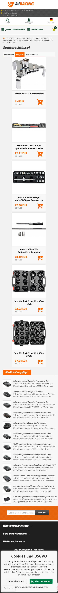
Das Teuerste (32, 54)
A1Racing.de (29, 4)
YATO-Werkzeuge (9, 40)
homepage (9, 38)
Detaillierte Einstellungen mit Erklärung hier (29, 587)
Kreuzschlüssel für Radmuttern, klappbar (29, 250)
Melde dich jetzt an (10, 15)
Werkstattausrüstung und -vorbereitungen (35, 40)
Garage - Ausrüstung (24, 38)
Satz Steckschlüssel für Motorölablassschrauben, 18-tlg (29, 199)
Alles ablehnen (16, 581)
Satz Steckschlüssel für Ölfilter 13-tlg (29, 302)
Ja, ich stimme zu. (41, 581)
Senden (42, 512)
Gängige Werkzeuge (42, 38)
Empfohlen (9, 54)
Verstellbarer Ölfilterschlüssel (29, 93)
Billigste (19, 54)
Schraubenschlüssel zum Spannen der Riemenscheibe (29, 147)
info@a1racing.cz (10, 13)
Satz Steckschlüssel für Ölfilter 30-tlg (29, 354)
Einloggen (29, 22)
